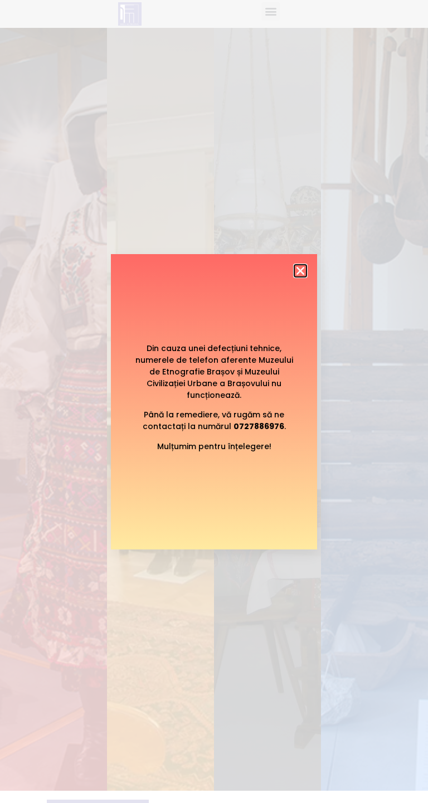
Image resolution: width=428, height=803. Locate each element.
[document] (214, 401)
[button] (300, 270)
